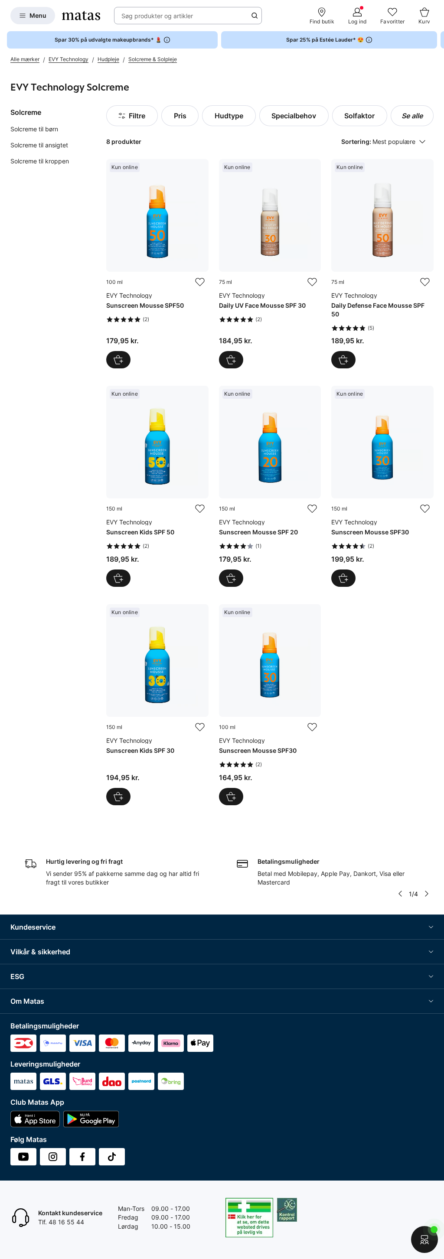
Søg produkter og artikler (157, 16)
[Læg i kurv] (118, 359)
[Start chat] (424, 1239)
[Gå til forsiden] (81, 15)
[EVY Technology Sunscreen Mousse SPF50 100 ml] (157, 264)
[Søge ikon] (254, 16)
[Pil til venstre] (400, 894)
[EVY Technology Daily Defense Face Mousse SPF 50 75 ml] (382, 264)
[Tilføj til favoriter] (200, 282)
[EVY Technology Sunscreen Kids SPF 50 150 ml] (157, 486)
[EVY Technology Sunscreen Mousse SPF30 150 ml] (382, 486)
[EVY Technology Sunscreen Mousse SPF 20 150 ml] (270, 486)
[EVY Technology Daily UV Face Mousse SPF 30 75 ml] (270, 264)
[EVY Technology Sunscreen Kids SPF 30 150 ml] (157, 704)
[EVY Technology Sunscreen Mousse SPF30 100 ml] (270, 704)
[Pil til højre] (437, 40)
